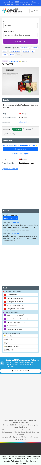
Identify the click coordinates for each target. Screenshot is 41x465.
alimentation (24, 48)
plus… (19, 54)
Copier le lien (9, 133)
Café (15, 432)
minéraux (26, 51)
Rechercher (20, 41)
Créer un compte (10, 218)
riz (33, 51)
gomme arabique (15, 51)
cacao (4, 51)
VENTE (19, 292)
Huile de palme (7, 432)
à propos (5, 437)
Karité (24, 430)
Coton (29, 430)
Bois (33, 432)
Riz (19, 432)
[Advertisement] (20, 186)
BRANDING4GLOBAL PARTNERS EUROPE (19, 145)
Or (20, 430)
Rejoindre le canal (22, 371)
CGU (30, 437)
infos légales (13, 437)
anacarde (34, 48)
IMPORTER (15, 233)
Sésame (35, 430)
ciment (5, 54)
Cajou (11, 430)
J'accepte (23, 463)
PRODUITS (14, 312)
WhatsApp (17, 129)
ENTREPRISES (16, 333)
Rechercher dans (9, 22)
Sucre (23, 432)
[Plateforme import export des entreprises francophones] (12, 11)
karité (12, 54)
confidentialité (23, 437)
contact (35, 437)
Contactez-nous (20, 149)
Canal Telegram (20, 439)
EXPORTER (15, 223)
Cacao (16, 430)
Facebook (28, 129)
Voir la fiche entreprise (20, 153)
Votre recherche (8, 31)
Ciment (28, 432)
